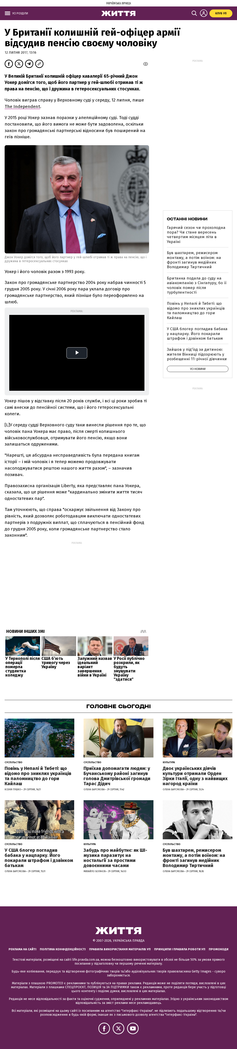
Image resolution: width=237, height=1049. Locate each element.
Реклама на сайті (22, 949)
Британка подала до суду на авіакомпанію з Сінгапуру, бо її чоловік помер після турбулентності (196, 285)
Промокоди (218, 949)
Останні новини (187, 218)
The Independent (22, 106)
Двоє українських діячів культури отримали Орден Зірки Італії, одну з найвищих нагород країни (195, 776)
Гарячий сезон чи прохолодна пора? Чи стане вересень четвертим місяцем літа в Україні (196, 234)
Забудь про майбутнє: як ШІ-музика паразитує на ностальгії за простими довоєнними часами (115, 857)
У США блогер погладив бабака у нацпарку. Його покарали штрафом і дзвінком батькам (197, 333)
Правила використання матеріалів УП (120, 949)
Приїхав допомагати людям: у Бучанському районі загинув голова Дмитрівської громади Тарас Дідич (117, 776)
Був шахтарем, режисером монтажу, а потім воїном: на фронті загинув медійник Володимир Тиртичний (194, 259)
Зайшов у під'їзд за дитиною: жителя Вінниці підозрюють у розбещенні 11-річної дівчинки (197, 354)
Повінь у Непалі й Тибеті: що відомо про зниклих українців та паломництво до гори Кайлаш (196, 310)
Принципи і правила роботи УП (179, 949)
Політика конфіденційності (63, 949)
